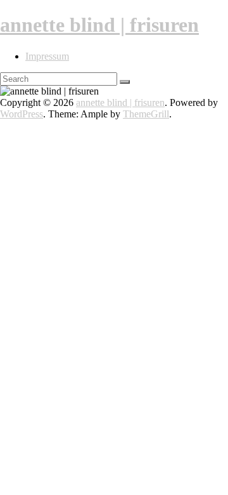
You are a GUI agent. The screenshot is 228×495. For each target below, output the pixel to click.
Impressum (47, 56)
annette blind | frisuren (99, 24)
